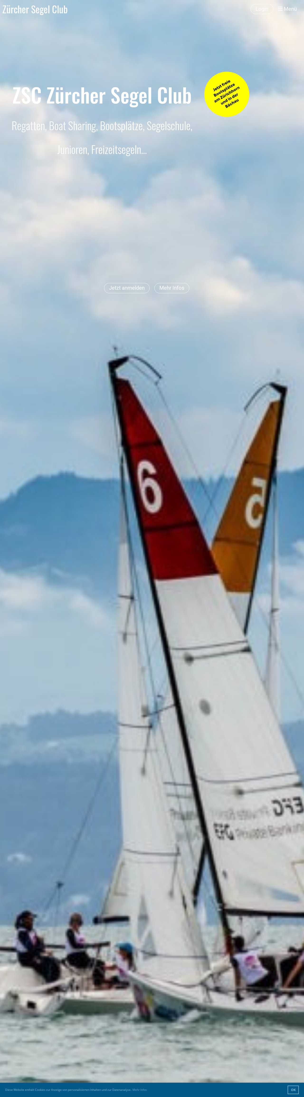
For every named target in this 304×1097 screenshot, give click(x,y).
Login (262, 9)
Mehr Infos (171, 288)
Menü (290, 9)
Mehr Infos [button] (140, 1090)
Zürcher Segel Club (35, 9)
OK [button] (293, 1089)
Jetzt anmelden (127, 288)
